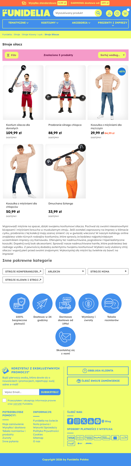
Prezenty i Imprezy (112, 22)
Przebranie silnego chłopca (64, 124)
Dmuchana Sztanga (60, 203)
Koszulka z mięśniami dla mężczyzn (106, 126)
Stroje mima (99, 271)
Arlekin (54, 271)
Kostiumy (48, 22)
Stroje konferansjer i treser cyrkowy (24, 271)
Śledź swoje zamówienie (100, 380)
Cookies (38, 434)
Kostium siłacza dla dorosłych (18, 126)
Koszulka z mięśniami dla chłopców (21, 205)
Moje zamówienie (13, 424)
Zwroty (6, 437)
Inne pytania (10, 441)
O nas (36, 441)
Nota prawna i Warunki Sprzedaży (45, 425)
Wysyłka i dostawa (13, 427)
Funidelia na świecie (45, 420)
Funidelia (7, 34)
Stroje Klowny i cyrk (32, 34)
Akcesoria (80, 22)
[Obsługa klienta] (117, 13)
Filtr (13, 55)
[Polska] (70, 421)
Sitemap (38, 437)
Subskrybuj (50, 392)
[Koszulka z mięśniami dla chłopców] (23, 171)
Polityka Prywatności (46, 431)
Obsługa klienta (100, 370)
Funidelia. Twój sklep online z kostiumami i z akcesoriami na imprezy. (26, 13)
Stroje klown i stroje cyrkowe (24, 279)
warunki (17, 403)
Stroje (17, 34)
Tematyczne (17, 22)
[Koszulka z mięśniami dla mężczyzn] (108, 92)
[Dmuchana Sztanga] (65, 171)
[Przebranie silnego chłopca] (65, 92)
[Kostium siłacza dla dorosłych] (23, 92)
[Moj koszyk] (125, 13)
